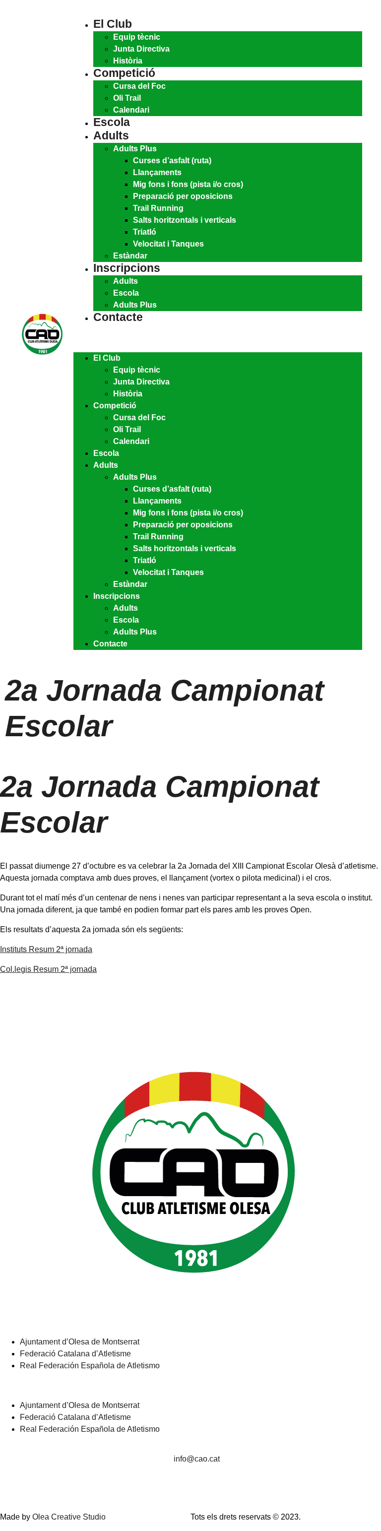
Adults (111, 135)
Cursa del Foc (139, 86)
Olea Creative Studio (69, 1517)
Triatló (144, 232)
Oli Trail (127, 98)
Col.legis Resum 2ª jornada (48, 969)
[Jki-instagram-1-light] (12, 1487)
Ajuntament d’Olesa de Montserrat (79, 1342)
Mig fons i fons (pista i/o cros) (188, 184)
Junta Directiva (141, 49)
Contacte (118, 317)
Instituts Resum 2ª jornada (46, 949)
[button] (217, 338)
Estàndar (130, 256)
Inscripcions (126, 267)
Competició (124, 72)
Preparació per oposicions (183, 196)
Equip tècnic (136, 37)
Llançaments (157, 172)
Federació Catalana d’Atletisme (75, 1353)
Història (127, 61)
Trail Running (158, 208)
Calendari (131, 110)
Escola (111, 122)
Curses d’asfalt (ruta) (172, 160)
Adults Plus (135, 148)
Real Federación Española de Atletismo (90, 1365)
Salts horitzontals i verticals (184, 220)
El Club (112, 23)
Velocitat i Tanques (168, 244)
